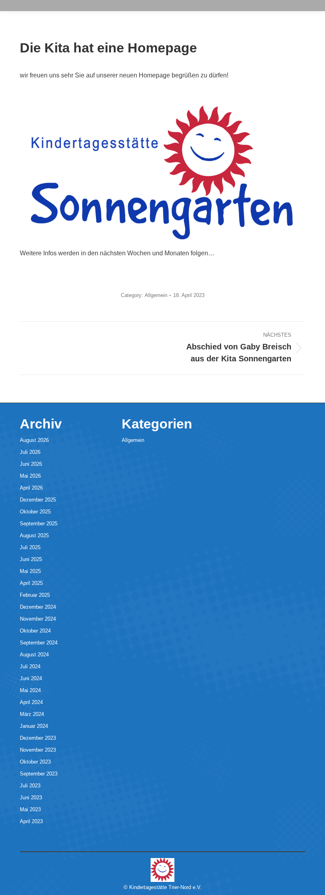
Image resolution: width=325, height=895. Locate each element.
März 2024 (32, 714)
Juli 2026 (30, 452)
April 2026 (31, 488)
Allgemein (156, 295)
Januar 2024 (34, 726)
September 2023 (38, 774)
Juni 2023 (31, 797)
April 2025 (31, 583)
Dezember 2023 (38, 738)
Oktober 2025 (35, 512)
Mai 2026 (30, 476)
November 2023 (38, 750)
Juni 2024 (31, 678)
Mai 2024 (30, 690)
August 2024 (34, 655)
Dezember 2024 (38, 607)
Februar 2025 (35, 595)
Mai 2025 (30, 571)
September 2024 (38, 643)
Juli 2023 (30, 786)
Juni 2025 (31, 559)
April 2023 (31, 821)
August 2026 (34, 440)
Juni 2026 (31, 464)
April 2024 (31, 702)
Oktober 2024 (35, 631)
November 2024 (38, 619)
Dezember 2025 (38, 500)
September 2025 (38, 524)
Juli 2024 (30, 666)
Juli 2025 (30, 547)
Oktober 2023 (35, 762)
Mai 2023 (30, 809)
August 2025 (34, 535)
